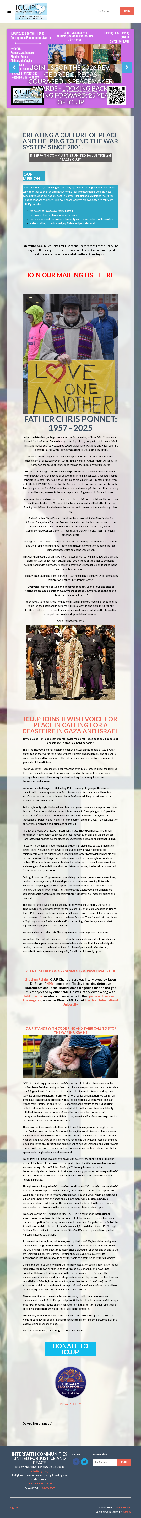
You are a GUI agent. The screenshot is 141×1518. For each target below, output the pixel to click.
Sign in (14, 1507)
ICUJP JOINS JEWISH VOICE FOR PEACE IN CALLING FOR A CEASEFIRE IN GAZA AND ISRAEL (70, 725)
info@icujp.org (39, 1471)
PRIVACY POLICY (70, 1403)
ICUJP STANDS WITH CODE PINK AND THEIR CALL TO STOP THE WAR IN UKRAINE (70, 1030)
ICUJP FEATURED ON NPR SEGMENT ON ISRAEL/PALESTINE (70, 971)
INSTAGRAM (47, 1487)
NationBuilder (123, 1507)
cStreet (126, 1511)
